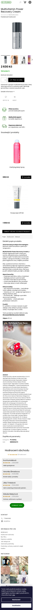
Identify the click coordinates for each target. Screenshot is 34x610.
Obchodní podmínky (7, 544)
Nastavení (16, 600)
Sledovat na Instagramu (15, 586)
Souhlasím (16, 605)
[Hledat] (20, 2)
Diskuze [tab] (17, 237)
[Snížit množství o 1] (7, 81)
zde (13, 595)
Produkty (13, 440)
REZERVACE (4, 532)
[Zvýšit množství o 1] (7, 79)
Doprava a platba (6, 539)
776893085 (7, 518)
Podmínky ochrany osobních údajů (12, 546)
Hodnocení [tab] (10, 237)
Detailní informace (7, 92)
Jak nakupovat (5, 541)
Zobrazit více (17, 505)
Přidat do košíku (17, 80)
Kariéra (3, 548)
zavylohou (7, 521)
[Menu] (30, 2)
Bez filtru (3, 537)
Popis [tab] (4, 237)
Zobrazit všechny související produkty (17, 231)
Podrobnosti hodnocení (8, 17)
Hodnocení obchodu (17, 450)
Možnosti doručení (7, 75)
